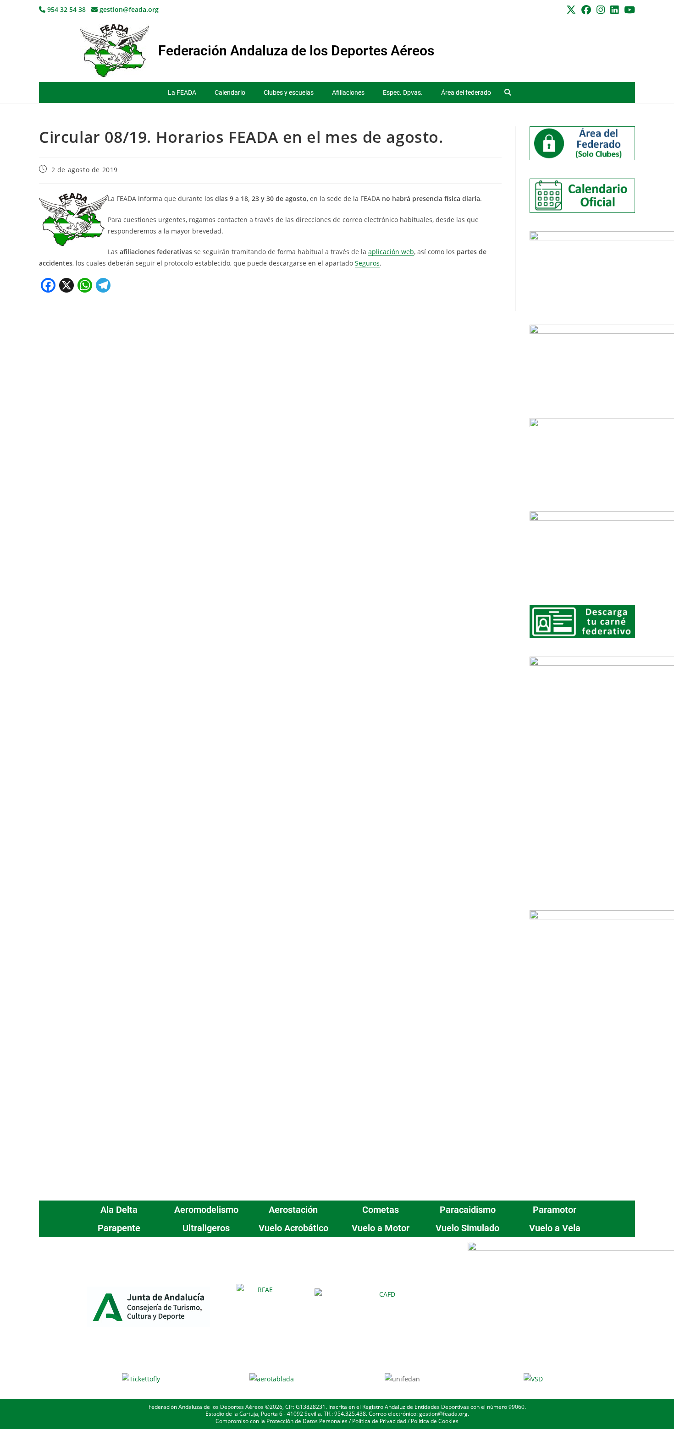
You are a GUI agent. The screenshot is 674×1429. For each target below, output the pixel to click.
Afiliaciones (348, 92)
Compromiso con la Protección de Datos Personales (281, 1421)
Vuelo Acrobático (293, 1228)
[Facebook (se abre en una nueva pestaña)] (586, 10)
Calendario (230, 92)
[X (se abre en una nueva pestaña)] (571, 10)
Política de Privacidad (379, 1421)
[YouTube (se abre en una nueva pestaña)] (628, 10)
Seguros (367, 263)
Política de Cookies (435, 1421)
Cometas (380, 1209)
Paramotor (554, 1209)
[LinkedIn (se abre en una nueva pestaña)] (614, 10)
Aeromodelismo (206, 1209)
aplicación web (391, 251)
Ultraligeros (206, 1228)
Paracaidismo (468, 1209)
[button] (507, 92)
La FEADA (182, 92)
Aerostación (293, 1209)
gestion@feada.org (128, 9)
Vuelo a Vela (554, 1228)
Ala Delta (119, 1209)
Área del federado (466, 92)
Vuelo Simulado (467, 1228)
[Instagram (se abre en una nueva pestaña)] (601, 10)
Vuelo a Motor (380, 1228)
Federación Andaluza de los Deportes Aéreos (296, 51)
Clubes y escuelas (289, 92)
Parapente (119, 1228)
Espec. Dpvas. (403, 92)
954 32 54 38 (65, 9)
